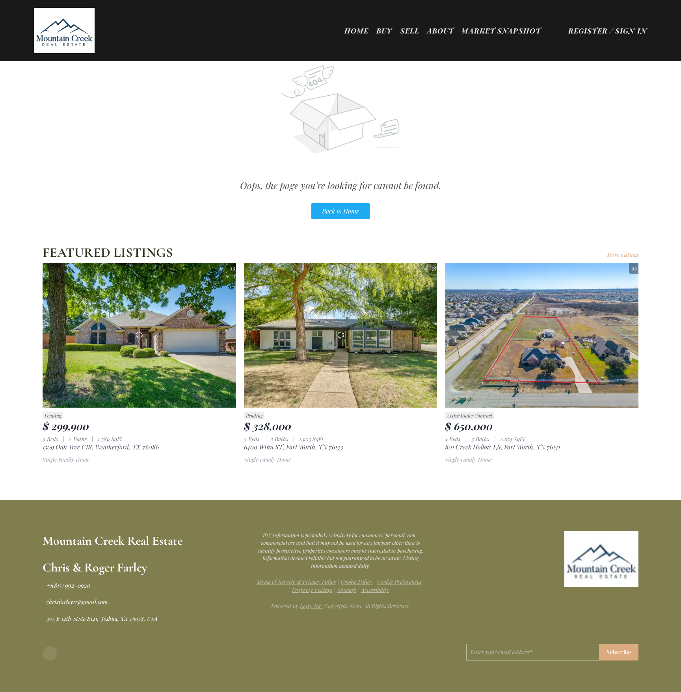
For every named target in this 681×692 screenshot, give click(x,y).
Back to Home (340, 211)
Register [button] (588, 30)
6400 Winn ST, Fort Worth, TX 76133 (293, 447)
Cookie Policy (356, 581)
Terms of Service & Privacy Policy (296, 581)
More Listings (622, 254)
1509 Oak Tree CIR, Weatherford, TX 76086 (101, 447)
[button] (64, 30)
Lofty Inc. (311, 606)
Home (356, 30)
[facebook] (50, 653)
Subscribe (619, 652)
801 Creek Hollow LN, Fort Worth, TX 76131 (502, 447)
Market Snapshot (501, 30)
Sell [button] (409, 30)
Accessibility (375, 590)
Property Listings (312, 590)
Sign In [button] (631, 30)
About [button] (440, 30)
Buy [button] (384, 30)
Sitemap (346, 590)
